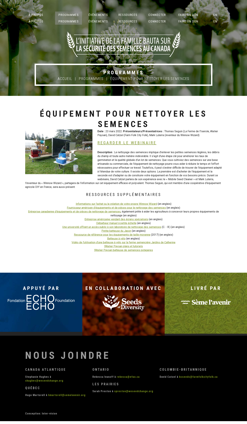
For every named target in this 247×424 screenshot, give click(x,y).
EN (215, 15)
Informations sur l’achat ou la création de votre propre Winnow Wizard (116, 203)
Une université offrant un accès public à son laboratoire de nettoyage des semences (111, 227)
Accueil (65, 79)
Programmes (91, 79)
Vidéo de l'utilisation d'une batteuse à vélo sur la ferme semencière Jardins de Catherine (123, 242)
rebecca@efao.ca (128, 376)
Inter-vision (49, 413)
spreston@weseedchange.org (133, 391)
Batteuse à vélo (116, 238)
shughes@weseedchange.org (44, 380)
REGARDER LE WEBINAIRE (126, 142)
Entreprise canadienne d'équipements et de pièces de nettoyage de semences (74, 211)
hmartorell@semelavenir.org (67, 395)
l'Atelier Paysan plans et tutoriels (123, 246)
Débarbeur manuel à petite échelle (116, 223)
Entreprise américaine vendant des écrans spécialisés (116, 219)
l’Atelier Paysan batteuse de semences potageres (123, 250)
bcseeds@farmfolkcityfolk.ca (198, 376)
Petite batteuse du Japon (116, 230)
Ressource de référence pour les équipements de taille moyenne (112, 234)
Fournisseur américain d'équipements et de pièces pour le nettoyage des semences (116, 207)
